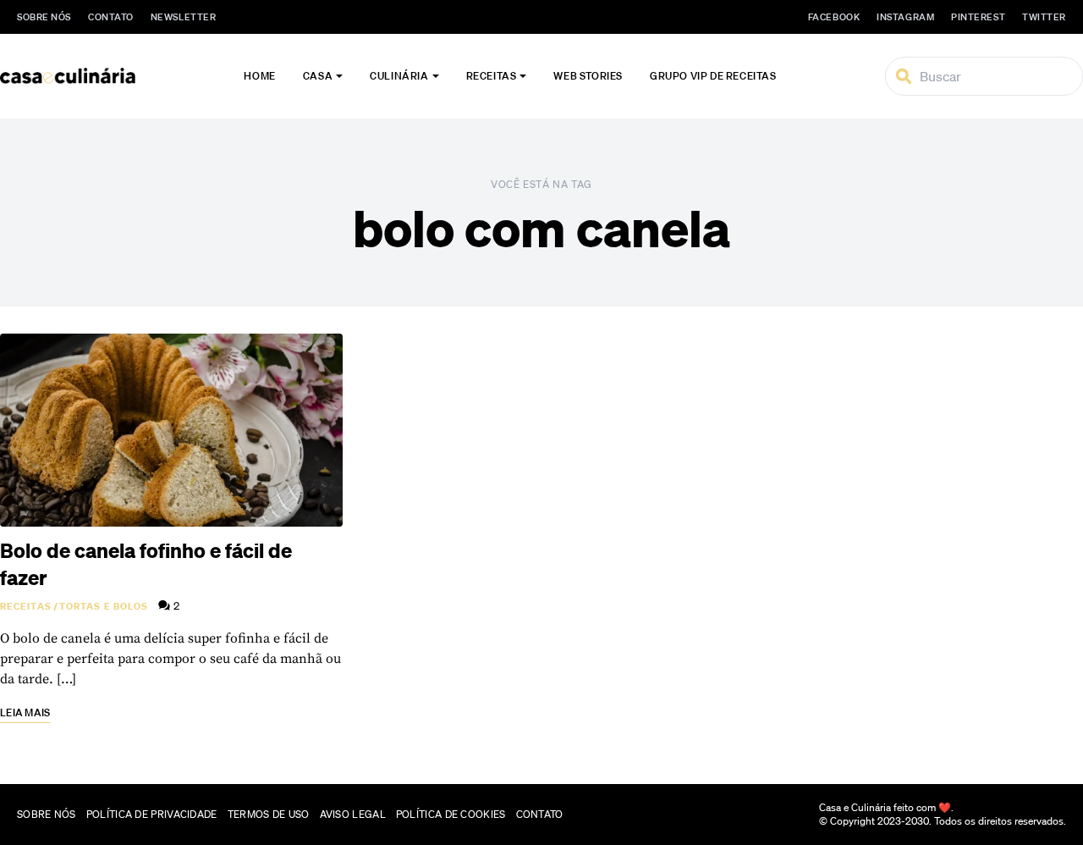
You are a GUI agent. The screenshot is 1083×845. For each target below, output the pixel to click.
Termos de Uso (269, 814)
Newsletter (184, 17)
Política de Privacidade (151, 814)
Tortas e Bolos (103, 606)
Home (259, 76)
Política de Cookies (451, 814)
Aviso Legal (353, 814)
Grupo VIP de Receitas (713, 76)
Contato (111, 17)
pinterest (978, 17)
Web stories (588, 76)
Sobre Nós (44, 17)
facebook (834, 17)
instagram (905, 17)
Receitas (491, 76)
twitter (1044, 17)
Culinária (399, 76)
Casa (318, 76)
